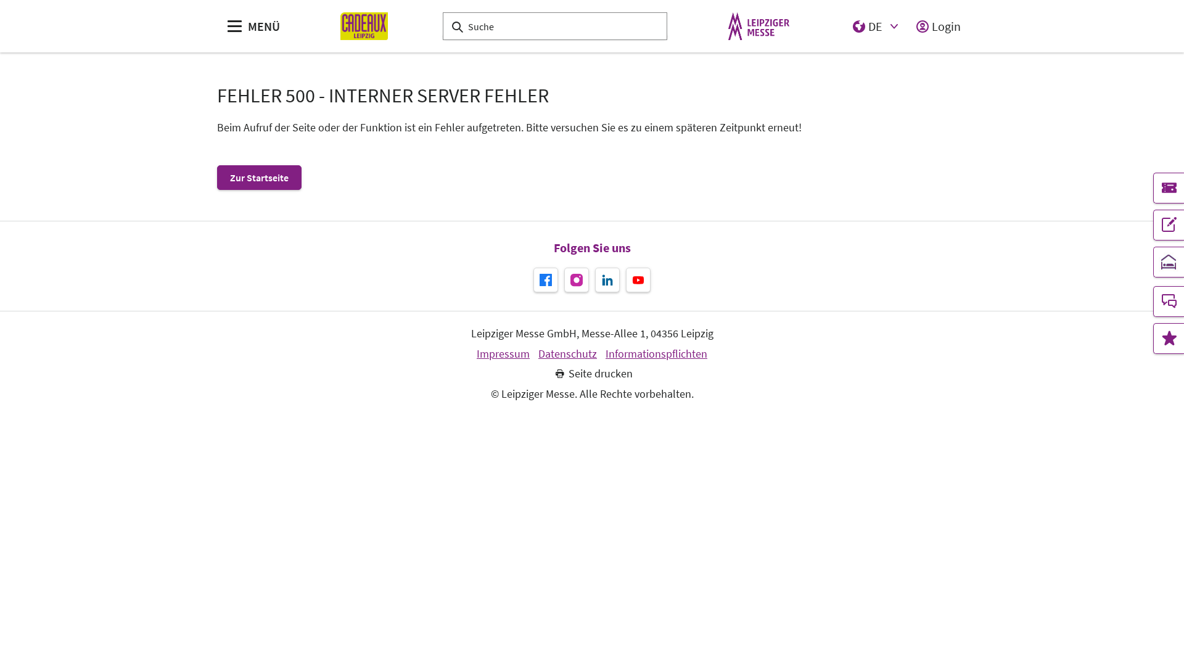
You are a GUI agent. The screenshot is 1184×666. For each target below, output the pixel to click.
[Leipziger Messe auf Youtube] (638, 280)
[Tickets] (1168, 188)
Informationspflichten (656, 354)
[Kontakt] (1168, 301)
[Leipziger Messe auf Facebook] (545, 280)
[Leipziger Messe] (759, 26)
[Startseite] (364, 26)
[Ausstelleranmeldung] (1168, 225)
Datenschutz (567, 354)
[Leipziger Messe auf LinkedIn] (607, 280)
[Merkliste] (1168, 338)
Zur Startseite (259, 177)
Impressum (503, 354)
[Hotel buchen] (1168, 262)
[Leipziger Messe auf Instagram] (576, 280)
